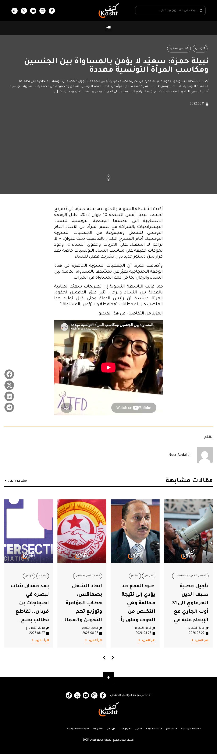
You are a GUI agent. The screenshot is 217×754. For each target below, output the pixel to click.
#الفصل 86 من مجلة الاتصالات (190, 576)
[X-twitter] (24, 11)
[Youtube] (33, 11)
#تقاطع (43, 576)
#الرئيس (148, 576)
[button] (108, 28)
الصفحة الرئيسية (191, 729)
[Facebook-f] (52, 11)
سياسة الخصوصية (78, 729)
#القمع (135, 576)
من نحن (111, 729)
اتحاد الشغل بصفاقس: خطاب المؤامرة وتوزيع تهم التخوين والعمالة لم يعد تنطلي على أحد (82, 612)
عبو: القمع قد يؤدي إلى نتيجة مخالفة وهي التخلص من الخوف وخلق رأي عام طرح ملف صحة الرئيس (135, 612)
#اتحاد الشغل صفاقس (87, 576)
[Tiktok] (14, 11)
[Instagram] (42, 11)
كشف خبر (171, 729)
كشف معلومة (154, 729)
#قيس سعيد (179, 48)
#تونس (200, 48)
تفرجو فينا (125, 729)
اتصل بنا (98, 729)
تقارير (138, 729)
